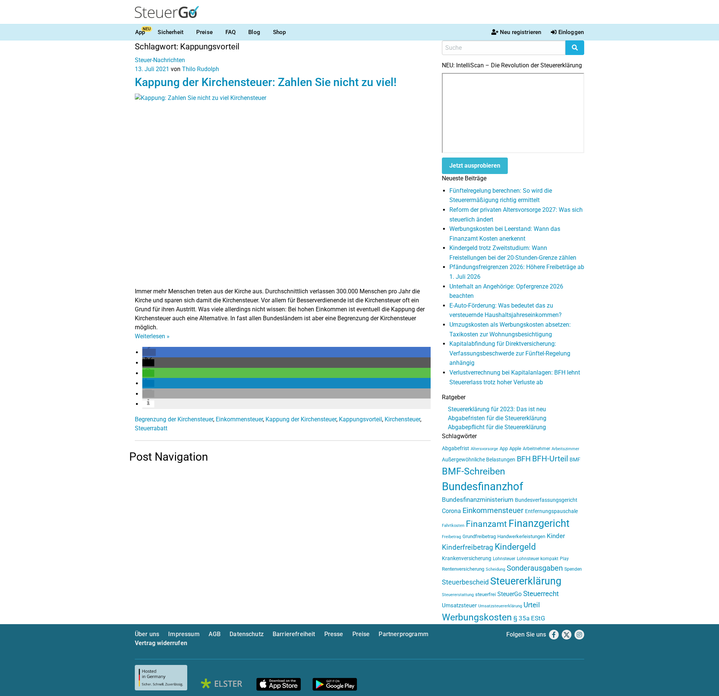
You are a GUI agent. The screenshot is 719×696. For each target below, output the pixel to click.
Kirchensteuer (402, 419)
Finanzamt (486, 524)
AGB (215, 634)
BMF (575, 460)
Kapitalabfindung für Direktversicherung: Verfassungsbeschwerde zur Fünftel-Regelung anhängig (509, 353)
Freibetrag (451, 536)
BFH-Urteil (550, 458)
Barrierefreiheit (294, 634)
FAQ (230, 32)
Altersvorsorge (484, 448)
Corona (451, 511)
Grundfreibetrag (479, 536)
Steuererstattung (458, 594)
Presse (333, 634)
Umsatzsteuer (459, 605)
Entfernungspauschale (551, 511)
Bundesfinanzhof (482, 486)
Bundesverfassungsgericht (546, 500)
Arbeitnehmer (536, 448)
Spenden (573, 569)
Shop (279, 32)
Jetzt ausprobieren (474, 165)
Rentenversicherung (463, 569)
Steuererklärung (525, 581)
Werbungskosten (477, 617)
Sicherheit (170, 32)
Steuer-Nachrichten (160, 60)
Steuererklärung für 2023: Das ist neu (497, 409)
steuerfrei (485, 594)
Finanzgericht (539, 523)
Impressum (183, 634)
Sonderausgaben (535, 568)
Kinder (556, 536)
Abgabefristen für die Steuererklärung (497, 418)
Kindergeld (515, 547)
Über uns (147, 634)
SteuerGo (509, 594)
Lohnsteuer (504, 558)
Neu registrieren (520, 32)
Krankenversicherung (466, 558)
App (140, 32)
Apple (515, 448)
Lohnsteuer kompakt (537, 558)
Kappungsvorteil (360, 419)
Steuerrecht (541, 594)
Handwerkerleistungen (521, 536)
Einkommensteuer (239, 419)
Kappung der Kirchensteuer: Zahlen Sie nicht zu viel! (266, 82)
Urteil (532, 605)
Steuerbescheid (465, 582)
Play (564, 558)
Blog (254, 32)
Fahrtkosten (453, 525)
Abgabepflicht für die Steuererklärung (497, 427)
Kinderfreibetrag (467, 547)
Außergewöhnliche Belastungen (478, 460)
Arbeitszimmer (565, 448)
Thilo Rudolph (200, 69)
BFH (524, 459)
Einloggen (571, 32)
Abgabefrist (455, 448)
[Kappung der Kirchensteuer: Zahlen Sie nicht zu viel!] (283, 189)
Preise (204, 32)
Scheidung (495, 569)
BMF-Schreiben (473, 471)
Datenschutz (247, 634)
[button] (149, 352)
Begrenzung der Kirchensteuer (174, 419)
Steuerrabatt (151, 428)
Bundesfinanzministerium (477, 499)
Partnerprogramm (403, 634)
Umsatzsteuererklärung (500, 606)
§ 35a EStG (529, 618)
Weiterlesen (152, 336)
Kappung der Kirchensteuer (301, 419)
